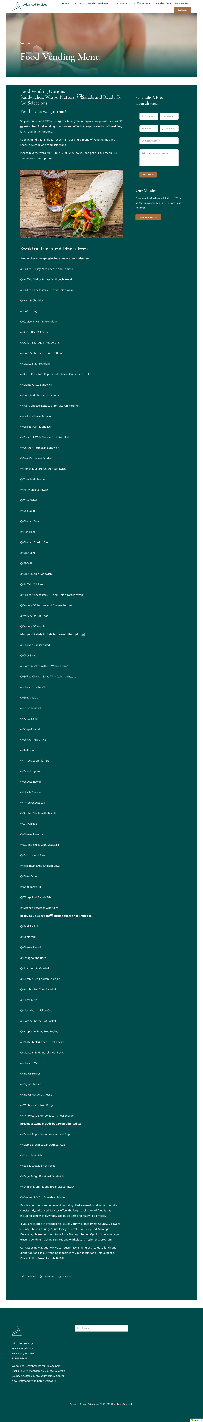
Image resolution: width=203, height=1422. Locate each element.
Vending (26, 43)
